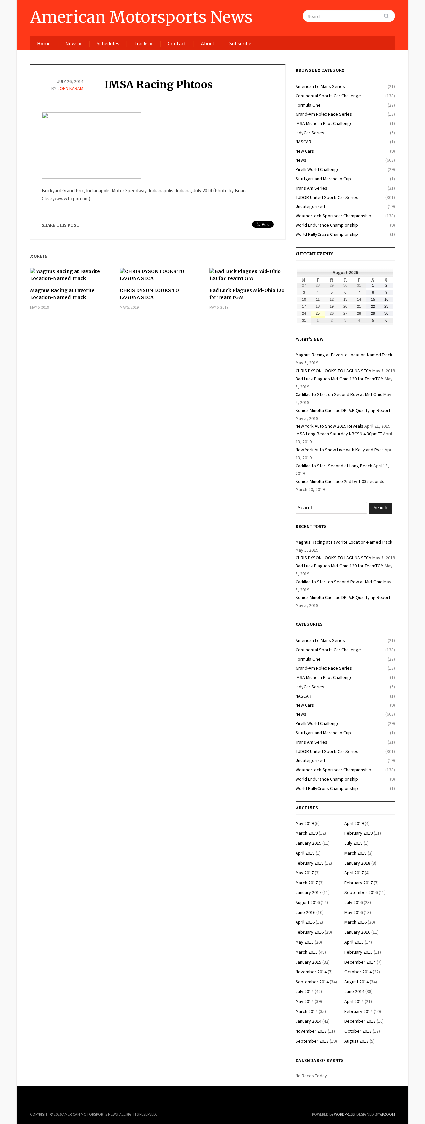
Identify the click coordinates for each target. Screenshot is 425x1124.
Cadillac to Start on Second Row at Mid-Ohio (339, 394)
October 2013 (358, 1031)
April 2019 (354, 823)
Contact (177, 43)
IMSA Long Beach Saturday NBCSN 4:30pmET (339, 434)
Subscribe (240, 43)
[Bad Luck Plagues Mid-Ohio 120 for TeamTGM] (247, 277)
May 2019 (305, 823)
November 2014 (311, 972)
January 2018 (357, 863)
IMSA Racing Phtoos (158, 84)
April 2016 (305, 922)
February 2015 (358, 952)
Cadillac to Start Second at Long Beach (334, 466)
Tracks (143, 43)
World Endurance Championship (327, 225)
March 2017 (307, 883)
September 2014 (312, 981)
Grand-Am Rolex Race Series (324, 114)
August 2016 (308, 902)
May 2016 (353, 912)
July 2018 (353, 843)
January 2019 (308, 843)
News (73, 43)
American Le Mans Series (320, 86)
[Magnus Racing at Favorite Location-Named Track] (68, 277)
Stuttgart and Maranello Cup (323, 179)
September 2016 (361, 892)
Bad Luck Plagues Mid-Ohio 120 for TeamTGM (247, 293)
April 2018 (305, 853)
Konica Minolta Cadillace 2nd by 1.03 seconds (340, 481)
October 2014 (358, 972)
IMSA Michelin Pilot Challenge (324, 123)
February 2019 (358, 833)
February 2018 (310, 863)
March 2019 (307, 833)
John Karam (70, 88)
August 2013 (356, 1041)
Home (44, 43)
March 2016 (355, 922)
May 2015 (305, 942)
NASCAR (303, 142)
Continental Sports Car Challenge (328, 96)
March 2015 (307, 952)
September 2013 (312, 1041)
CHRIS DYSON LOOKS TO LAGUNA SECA (149, 293)
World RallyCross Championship (327, 234)
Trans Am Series (311, 188)
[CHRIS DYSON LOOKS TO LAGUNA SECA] (158, 277)
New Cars (305, 151)
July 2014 (305, 991)
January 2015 (308, 962)
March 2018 (355, 853)
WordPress (344, 1114)
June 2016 (305, 912)
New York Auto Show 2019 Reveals (329, 426)
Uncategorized (310, 206)
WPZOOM (387, 1114)
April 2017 (354, 873)
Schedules (108, 43)
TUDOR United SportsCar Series (327, 197)
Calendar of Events (320, 1060)
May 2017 (305, 873)
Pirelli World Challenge (318, 169)
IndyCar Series (310, 133)
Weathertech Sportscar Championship (333, 216)
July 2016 (353, 902)
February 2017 (358, 883)
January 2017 (308, 892)
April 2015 (354, 942)
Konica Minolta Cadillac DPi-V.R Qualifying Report (343, 410)
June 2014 (354, 991)
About (208, 43)
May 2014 (305, 1001)
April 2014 (354, 1001)
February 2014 (358, 1011)
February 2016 (310, 932)
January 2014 (308, 1021)
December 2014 (360, 962)
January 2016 (357, 932)
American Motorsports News (141, 17)
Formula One (308, 105)
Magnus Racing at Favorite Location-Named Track (62, 293)
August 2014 (356, 981)
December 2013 (360, 1021)
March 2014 (307, 1011)
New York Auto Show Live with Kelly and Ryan (340, 450)
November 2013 (311, 1031)
